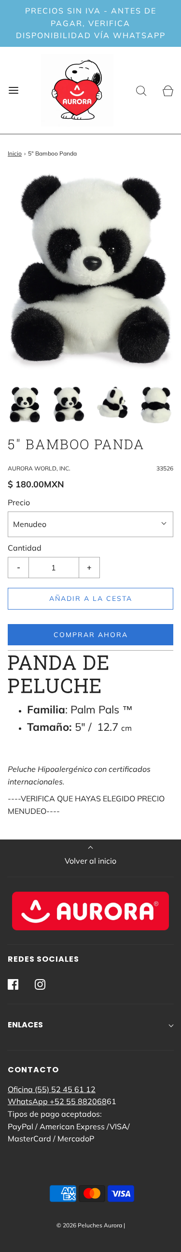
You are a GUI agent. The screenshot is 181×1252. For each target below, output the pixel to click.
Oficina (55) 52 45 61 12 (52, 1089)
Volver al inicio (90, 861)
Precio (19, 502)
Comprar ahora (91, 634)
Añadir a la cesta (90, 598)
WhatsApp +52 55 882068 (57, 1101)
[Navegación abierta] (13, 90)
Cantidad (25, 548)
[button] (25, 405)
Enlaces (25, 1024)
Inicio (15, 153)
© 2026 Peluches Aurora (89, 1225)
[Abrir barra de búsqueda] (141, 90)
